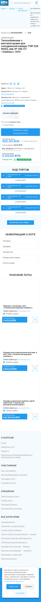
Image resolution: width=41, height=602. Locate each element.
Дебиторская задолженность (14, 542)
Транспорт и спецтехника (12, 526)
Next (37, 67)
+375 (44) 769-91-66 (7, 94)
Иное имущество (9, 558)
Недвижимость (8, 522)
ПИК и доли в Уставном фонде (14, 534)
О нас (3, 443)
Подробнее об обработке (14, 581)
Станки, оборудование (11, 530)
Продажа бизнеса (9, 504)
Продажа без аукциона (11, 508)
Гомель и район (12, 411)
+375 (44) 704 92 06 (7, 103)
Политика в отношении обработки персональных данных (16, 456)
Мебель (26, 546)
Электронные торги (10, 496)
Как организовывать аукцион (14, 475)
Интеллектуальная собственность (16, 538)
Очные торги (7, 500)
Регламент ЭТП (8, 479)
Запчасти (27, 550)
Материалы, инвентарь (11, 554)
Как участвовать (8, 471)
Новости (5, 451)
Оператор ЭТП (8, 447)
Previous (3, 67)
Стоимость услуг (8, 483)
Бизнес (33, 534)
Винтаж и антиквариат (11, 550)
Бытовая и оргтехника (11, 546)
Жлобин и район (12, 314)
